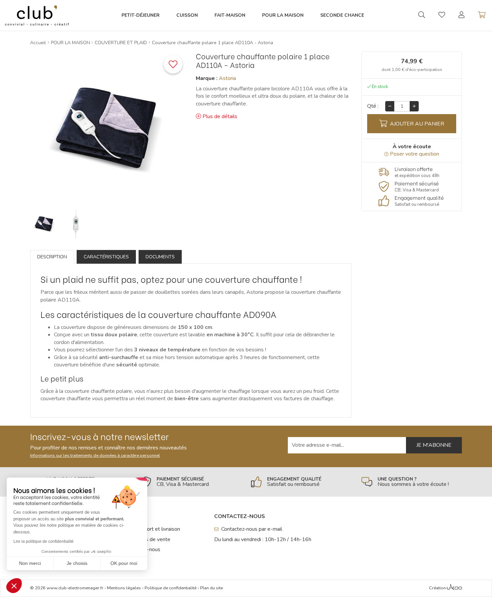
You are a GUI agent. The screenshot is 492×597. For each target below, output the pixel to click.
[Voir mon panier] (481, 15)
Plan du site (211, 588)
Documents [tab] (160, 257)
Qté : (373, 106)
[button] (14, 586)
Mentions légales (124, 588)
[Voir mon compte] (461, 15)
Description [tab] (52, 257)
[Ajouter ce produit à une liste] (173, 64)
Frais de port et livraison (152, 529)
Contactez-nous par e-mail (251, 529)
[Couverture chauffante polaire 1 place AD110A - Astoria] (44, 224)
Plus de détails (219, 116)
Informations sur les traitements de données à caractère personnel (95, 455)
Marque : (207, 78)
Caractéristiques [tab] (106, 257)
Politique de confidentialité (170, 588)
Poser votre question (414, 154)
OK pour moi (123, 563)
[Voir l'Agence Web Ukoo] (454, 588)
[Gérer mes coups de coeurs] (442, 15)
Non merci (30, 563)
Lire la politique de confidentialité (43, 541)
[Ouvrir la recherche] (422, 15)
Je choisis (77, 563)
